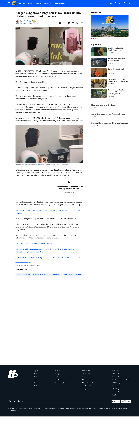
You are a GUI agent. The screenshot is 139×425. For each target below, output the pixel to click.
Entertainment (86, 386)
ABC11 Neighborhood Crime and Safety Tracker (34, 243)
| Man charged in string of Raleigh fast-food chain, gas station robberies (48, 257)
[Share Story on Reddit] (68, 23)
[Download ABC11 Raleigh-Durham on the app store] (116, 401)
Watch (36, 383)
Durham (38, 3)
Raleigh (30, 3)
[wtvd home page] (13, 374)
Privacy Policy (11, 408)
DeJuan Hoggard (27, 21)
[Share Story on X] (64, 23)
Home (35, 374)
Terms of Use (61, 408)
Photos (36, 386)
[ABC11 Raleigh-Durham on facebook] (10, 401)
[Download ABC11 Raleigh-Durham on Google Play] (126, 401)
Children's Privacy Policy (34, 408)
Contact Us (115, 377)
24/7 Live (21, 3)
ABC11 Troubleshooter (89, 383)
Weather (36, 377)
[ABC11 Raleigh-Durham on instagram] (19, 401)
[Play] (110, 26)
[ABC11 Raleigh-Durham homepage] (14, 3)
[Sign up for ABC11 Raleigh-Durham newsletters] (23, 401)
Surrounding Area (59, 3)
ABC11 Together (117, 383)
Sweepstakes (86, 389)
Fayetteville (47, 3)
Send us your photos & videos (121, 380)
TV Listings (115, 389)
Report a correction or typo (23, 262)
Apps (35, 389)
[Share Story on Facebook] (60, 23)
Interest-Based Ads (70, 408)
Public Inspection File (82, 408)
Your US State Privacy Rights (49, 408)
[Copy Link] (81, 23)
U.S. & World (86, 374)
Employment (116, 395)
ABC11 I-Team (86, 380)
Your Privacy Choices (21, 408)
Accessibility (116, 392)
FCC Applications (93, 408)
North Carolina (86, 377)
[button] (9, 3)
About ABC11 (116, 374)
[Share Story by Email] (77, 23)
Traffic (36, 380)
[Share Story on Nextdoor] (73, 23)
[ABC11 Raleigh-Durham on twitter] (14, 401)
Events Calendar (117, 386)
